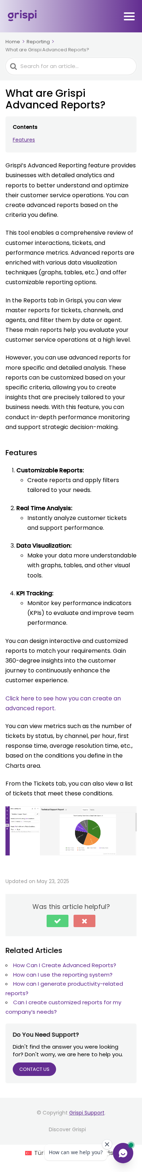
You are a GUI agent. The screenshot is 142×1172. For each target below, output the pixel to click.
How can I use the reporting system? (63, 974)
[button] (57, 921)
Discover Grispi (67, 1129)
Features (24, 139)
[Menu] (129, 16)
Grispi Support (86, 1112)
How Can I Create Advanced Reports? (64, 965)
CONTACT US (34, 1069)
